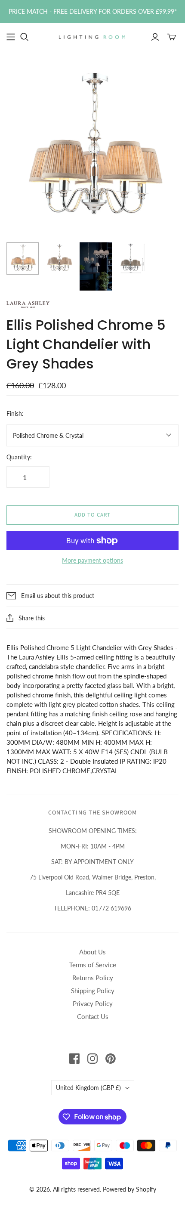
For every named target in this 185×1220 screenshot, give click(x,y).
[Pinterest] (110, 1058)
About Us (92, 952)
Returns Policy (92, 978)
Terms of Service (92, 965)
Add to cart (92, 515)
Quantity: (19, 457)
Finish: (15, 413)
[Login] (155, 37)
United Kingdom (88, 1087)
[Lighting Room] (92, 36)
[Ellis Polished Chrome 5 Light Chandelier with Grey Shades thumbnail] (59, 258)
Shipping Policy (92, 990)
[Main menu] (10, 37)
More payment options (92, 560)
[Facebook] (74, 1058)
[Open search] (24, 37)
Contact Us (92, 1016)
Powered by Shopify (129, 1189)
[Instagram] (92, 1058)
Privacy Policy (93, 1003)
